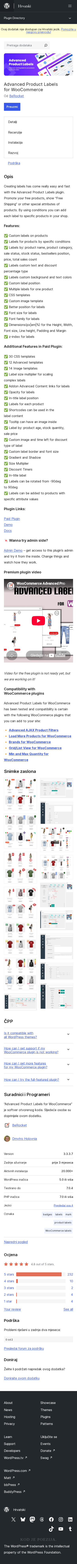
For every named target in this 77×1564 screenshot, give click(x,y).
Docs (8, 531)
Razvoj (13, 153)
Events (45, 1444)
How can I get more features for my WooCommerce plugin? (25, 1065)
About (8, 1403)
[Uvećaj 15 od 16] (68, 968)
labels (58, 1214)
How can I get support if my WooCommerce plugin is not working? (31, 1050)
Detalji (12, 122)
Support (9, 1444)
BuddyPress (14, 1492)
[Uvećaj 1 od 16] (32, 783)
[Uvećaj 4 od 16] (32, 892)
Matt (9, 1478)
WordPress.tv (15, 1458)
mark (68, 1214)
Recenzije (15, 132)
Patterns (46, 1424)
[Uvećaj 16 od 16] (68, 988)
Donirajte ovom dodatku (21, 1378)
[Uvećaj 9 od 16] (68, 807)
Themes (46, 1410)
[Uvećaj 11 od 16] (68, 860)
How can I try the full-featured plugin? (31, 1080)
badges (47, 1214)
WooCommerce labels (58, 1230)
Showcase (48, 1403)
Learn (8, 1437)
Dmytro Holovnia (24, 1139)
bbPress (12, 1485)
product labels (62, 1222)
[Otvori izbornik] (70, 6)
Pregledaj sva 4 (63, 1205)
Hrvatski (19, 1510)
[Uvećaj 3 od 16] (32, 857)
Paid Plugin (12, 519)
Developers (12, 1451)
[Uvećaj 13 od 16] (68, 916)
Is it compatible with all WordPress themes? (20, 1035)
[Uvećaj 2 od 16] (32, 819)
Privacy (9, 1424)
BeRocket (16, 96)
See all (68, 1309)
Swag (46, 1458)
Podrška (14, 163)
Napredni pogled (16, 1242)
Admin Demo (13, 550)
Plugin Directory (14, 18)
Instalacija (15, 142)
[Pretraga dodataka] (46, 45)
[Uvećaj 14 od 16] (68, 939)
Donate (47, 1451)
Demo (8, 525)
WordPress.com (17, 1471)
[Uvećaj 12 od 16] (68, 888)
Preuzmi (12, 106)
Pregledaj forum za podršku (24, 1348)
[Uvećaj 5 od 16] (32, 928)
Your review (12, 1309)
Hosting (9, 1417)
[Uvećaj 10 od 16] (68, 833)
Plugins (45, 1417)
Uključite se (48, 1437)
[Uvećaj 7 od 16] (32, 999)
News (8, 1410)
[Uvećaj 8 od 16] (68, 783)
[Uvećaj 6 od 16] (32, 963)
